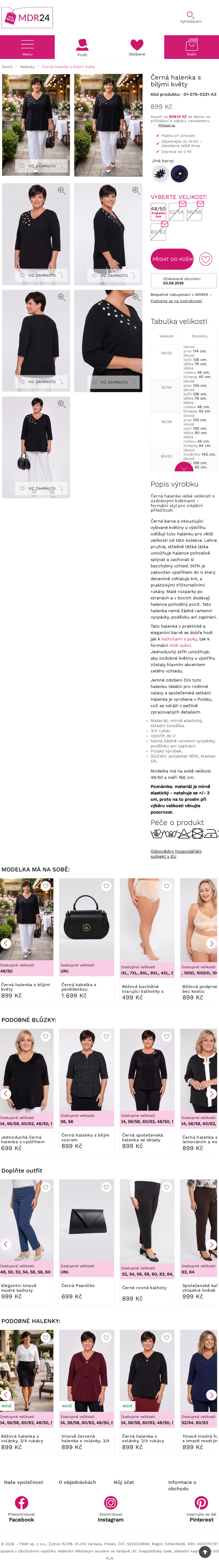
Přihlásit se (166, 125)
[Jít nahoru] (205, 1552)
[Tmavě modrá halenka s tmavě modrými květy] (179, 173)
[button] (6, 943)
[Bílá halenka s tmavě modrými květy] (160, 173)
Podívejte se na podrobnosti (176, 301)
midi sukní (180, 645)
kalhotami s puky (179, 638)
